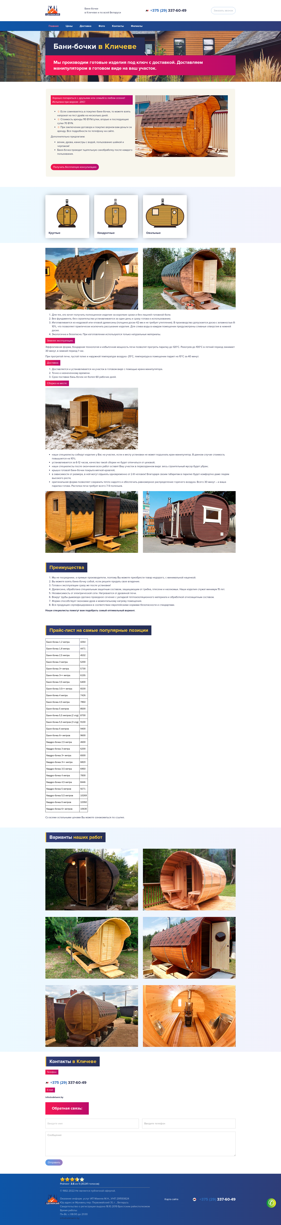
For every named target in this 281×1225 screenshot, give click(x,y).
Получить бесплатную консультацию (74, 167)
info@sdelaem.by (54, 1097)
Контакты (118, 26)
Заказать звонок (223, 10)
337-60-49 (168, 10)
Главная (54, 26)
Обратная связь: (67, 1108)
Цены (69, 26)
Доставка (85, 26)
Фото (102, 26)
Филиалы (136, 26)
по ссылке (118, 817)
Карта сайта (171, 1199)
